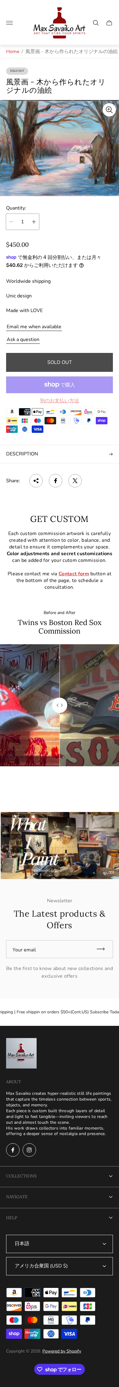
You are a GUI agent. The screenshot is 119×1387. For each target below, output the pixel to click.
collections (21, 1176)
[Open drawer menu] (9, 23)
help (11, 1217)
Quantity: (16, 208)
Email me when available (34, 326)
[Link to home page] (21, 1054)
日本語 (22, 1243)
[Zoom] (109, 110)
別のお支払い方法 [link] (59, 401)
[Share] (36, 480)
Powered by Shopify (61, 1351)
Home (13, 51)
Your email (24, 950)
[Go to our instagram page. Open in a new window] (29, 1150)
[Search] (96, 23)
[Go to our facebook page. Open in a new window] (13, 1150)
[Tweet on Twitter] (75, 480)
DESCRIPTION (22, 454)
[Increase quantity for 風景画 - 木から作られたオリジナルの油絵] (34, 222)
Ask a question (23, 339)
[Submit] (103, 949)
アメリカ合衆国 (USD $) (41, 1266)
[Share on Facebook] (55, 480)
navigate (17, 1196)
